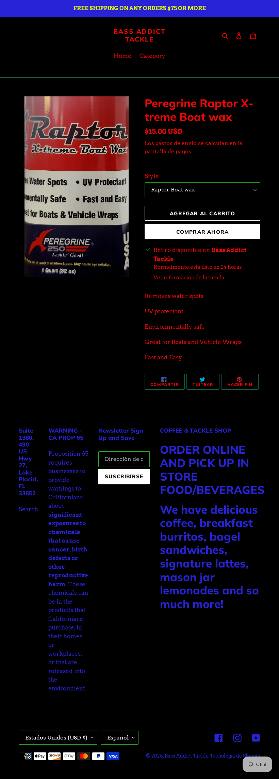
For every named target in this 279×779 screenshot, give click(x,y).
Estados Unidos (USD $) (56, 737)
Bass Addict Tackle (139, 35)
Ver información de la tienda (188, 278)
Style (152, 176)
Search (28, 509)
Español (118, 737)
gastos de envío (176, 143)
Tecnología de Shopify (235, 756)
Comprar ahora (202, 232)
